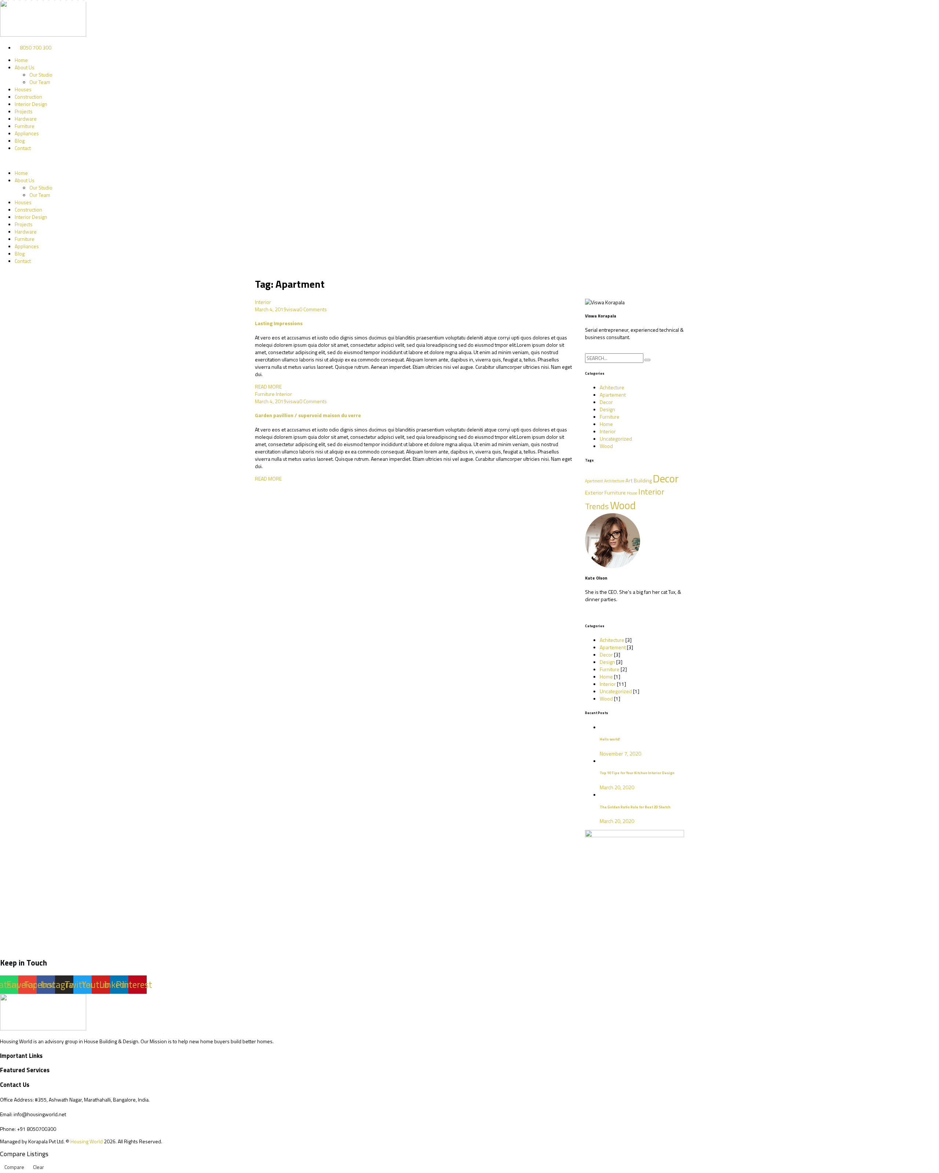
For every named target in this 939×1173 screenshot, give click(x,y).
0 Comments (313, 309)
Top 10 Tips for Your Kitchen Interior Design (637, 773)
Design (607, 409)
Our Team (39, 82)
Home (21, 60)
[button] (469, 160)
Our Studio (40, 74)
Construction (28, 96)
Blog (20, 140)
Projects (24, 111)
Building (643, 481)
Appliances (27, 133)
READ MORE (268, 386)
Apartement (613, 394)
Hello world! (610, 739)
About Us (24, 67)
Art (629, 481)
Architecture (614, 481)
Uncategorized (616, 438)
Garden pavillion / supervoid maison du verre (308, 415)
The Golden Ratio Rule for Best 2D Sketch (635, 807)
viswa (292, 309)
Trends (597, 506)
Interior (263, 302)
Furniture (24, 126)
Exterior (594, 493)
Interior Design (31, 104)
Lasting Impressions (279, 323)
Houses (23, 89)
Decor (606, 402)
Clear (38, 1167)
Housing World (86, 1141)
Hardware (26, 118)
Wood (606, 446)
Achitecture (612, 387)
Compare (14, 1167)
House (632, 493)
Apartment (594, 481)
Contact (23, 148)
